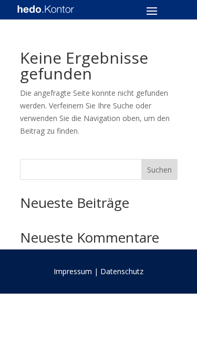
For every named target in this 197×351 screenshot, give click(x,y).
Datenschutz (121, 271)
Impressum (73, 271)
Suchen (159, 170)
